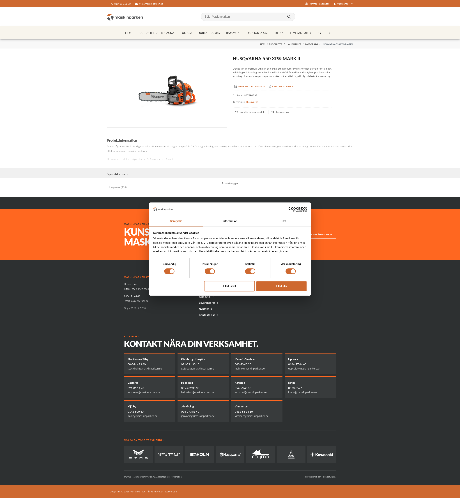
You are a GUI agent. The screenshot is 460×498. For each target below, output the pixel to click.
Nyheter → (205, 308)
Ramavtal (233, 32)
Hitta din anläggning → (316, 234)
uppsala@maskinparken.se (303, 368)
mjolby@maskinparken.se (143, 415)
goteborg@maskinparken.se (197, 368)
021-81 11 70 (136, 388)
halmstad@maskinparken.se (197, 392)
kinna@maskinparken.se (302, 392)
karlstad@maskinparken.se (251, 392)
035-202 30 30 (190, 388)
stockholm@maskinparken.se (145, 368)
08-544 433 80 (137, 364)
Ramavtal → (206, 296)
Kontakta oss (257, 32)
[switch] (210, 271)
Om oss (187, 32)
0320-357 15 (296, 388)
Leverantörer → (208, 302)
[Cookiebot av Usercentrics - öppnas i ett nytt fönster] (291, 209)
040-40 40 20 (243, 364)
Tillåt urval (229, 286)
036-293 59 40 (190, 411)
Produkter (146, 32)
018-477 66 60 (297, 364)
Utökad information (252, 86)
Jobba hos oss (209, 32)
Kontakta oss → (208, 314)
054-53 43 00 (243, 388)
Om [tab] (284, 221)
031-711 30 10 (190, 364)
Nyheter (324, 32)
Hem (128, 32)
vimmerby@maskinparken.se (252, 415)
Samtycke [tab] (176, 221)
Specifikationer (282, 86)
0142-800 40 (136, 411)
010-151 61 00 (122, 3)
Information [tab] (230, 221)
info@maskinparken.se (151, 3)
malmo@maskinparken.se (250, 368)
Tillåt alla (281, 286)
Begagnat (168, 32)
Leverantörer (300, 32)
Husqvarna (252, 101)
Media (279, 32)
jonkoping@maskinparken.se (198, 415)
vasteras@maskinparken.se (144, 392)
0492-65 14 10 (244, 411)
